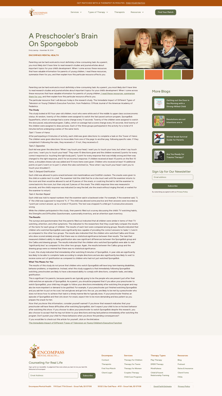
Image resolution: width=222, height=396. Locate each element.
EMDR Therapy (157, 364)
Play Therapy (156, 360)
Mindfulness (156, 368)
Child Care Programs (133, 377)
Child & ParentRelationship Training (160, 374)
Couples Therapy (131, 373)
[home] (38, 12)
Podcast (181, 364)
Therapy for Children (133, 360)
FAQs (180, 377)
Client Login (107, 373)
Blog (180, 360)
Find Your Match (165, 12)
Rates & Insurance (185, 368)
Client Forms (183, 373)
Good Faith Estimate (163, 386)
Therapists (119, 12)
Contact (105, 360)
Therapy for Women (132, 368)
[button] (76, 12)
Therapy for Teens (132, 364)
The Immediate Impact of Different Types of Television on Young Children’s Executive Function (75, 323)
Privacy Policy (184, 386)
